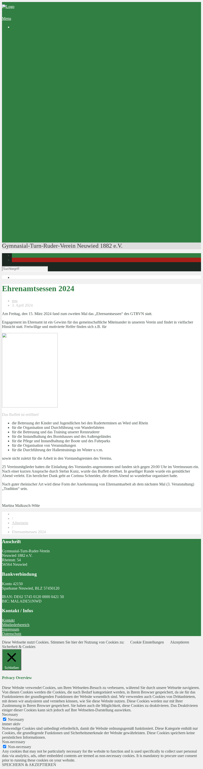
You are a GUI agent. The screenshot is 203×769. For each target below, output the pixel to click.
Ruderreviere (42, 62)
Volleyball (30, 76)
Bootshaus (30, 58)
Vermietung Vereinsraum (41, 178)
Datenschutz (11, 634)
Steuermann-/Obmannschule (54, 205)
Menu (6, 18)
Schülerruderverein (36, 53)
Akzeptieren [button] (179, 642)
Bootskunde (41, 219)
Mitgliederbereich (15, 625)
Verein (17, 44)
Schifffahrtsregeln (45, 210)
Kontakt (8, 620)
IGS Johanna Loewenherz (42, 161)
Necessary (16, 719)
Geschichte (30, 49)
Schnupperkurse (44, 107)
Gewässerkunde (44, 214)
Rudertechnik (42, 228)
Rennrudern (41, 129)
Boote (36, 187)
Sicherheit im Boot (46, 201)
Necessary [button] (10, 714)
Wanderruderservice (37, 134)
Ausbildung (31, 102)
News (26, 40)
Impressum (10, 629)
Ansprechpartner (35, 80)
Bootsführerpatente (36, 232)
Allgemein (20, 523)
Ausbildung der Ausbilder (52, 223)
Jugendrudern (42, 116)
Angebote (19, 98)
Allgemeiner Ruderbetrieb (52, 120)
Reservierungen (34, 183)
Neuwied (49, 67)
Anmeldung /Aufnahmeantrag (55, 89)
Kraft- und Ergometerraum (52, 192)
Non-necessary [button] (13, 742)
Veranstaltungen (34, 237)
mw (15, 301)
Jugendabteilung (34, 71)
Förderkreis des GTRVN (41, 165)
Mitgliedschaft (33, 84)
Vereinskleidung (34, 174)
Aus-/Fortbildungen (37, 196)
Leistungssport (33, 125)
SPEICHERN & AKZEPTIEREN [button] (29, 765)
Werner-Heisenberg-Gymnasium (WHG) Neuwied (61, 156)
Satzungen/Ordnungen (49, 93)
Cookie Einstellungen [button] (147, 642)
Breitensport (31, 111)
